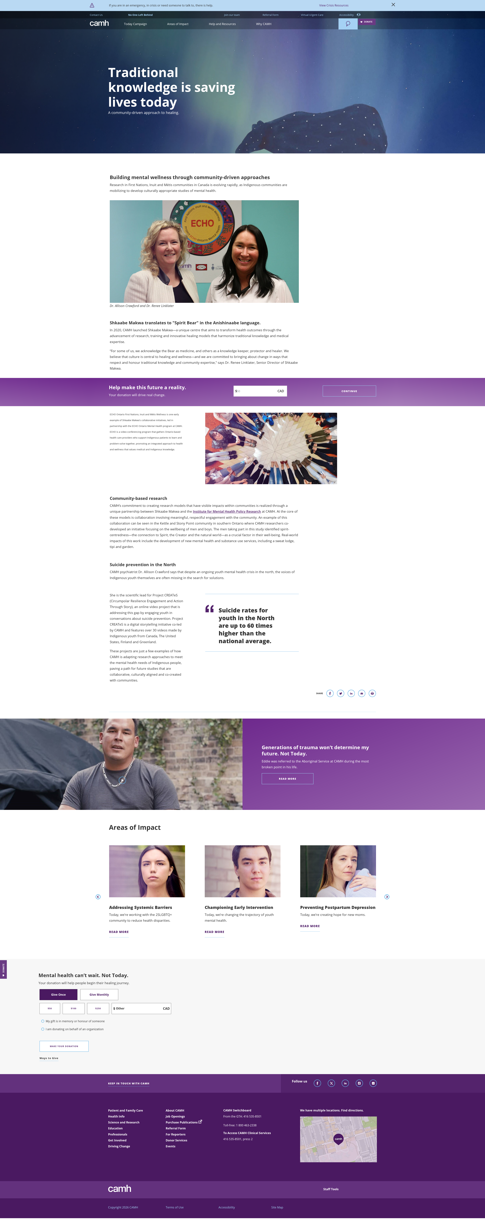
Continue (349, 391)
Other (120, 1008)
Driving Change (119, 1146)
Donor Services (176, 1140)
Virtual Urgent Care (312, 15)
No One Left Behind (140, 15)
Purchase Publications (182, 1122)
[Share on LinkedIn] (351, 694)
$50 (50, 1008)
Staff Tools (330, 1189)
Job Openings (175, 1116)
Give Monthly (99, 995)
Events (170, 1146)
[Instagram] (359, 1083)
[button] (145, 23)
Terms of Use (175, 1207)
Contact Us (96, 15)
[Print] (372, 694)
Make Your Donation (64, 1046)
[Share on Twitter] (340, 694)
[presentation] (98, 896)
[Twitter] (331, 1083)
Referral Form (271, 15)
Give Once (58, 995)
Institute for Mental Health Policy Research (227, 511)
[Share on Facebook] (330, 694)
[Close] (393, 5)
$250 (98, 1008)
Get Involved (117, 1140)
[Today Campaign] (313, 20)
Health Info (116, 1116)
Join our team (232, 15)
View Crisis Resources (333, 5)
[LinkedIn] (345, 1083)
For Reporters (175, 1134)
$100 (73, 1008)
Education (115, 1128)
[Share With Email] (361, 694)
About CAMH (175, 1110)
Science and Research (123, 1122)
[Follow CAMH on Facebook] (317, 1083)
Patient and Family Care (125, 1110)
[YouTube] (373, 1083)
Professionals (117, 1134)
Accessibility (346, 15)
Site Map (277, 1207)
